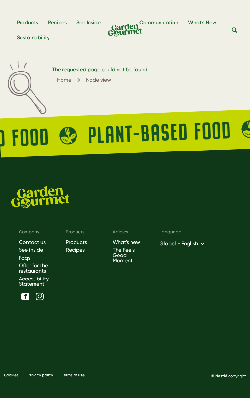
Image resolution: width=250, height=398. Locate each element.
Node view (98, 80)
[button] (234, 30)
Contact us (32, 242)
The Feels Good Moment (124, 255)
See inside (31, 250)
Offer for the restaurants (33, 268)
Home (64, 80)
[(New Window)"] (25, 296)
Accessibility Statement (34, 281)
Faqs (24, 258)
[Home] (127, 30)
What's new (126, 242)
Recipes (75, 250)
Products (76, 242)
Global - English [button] (179, 243)
